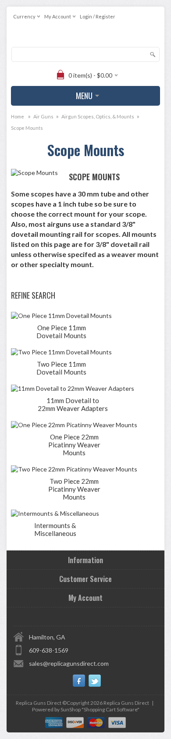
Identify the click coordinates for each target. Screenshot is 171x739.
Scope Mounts (27, 128)
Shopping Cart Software (110, 709)
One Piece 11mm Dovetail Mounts (61, 331)
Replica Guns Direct (126, 703)
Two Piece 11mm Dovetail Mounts (61, 368)
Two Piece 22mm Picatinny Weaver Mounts (74, 489)
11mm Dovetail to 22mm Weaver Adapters (73, 404)
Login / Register (97, 16)
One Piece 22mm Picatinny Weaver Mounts (74, 445)
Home (17, 116)
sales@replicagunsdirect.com (69, 663)
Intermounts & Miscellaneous (55, 529)
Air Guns (43, 116)
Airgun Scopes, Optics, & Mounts (97, 116)
